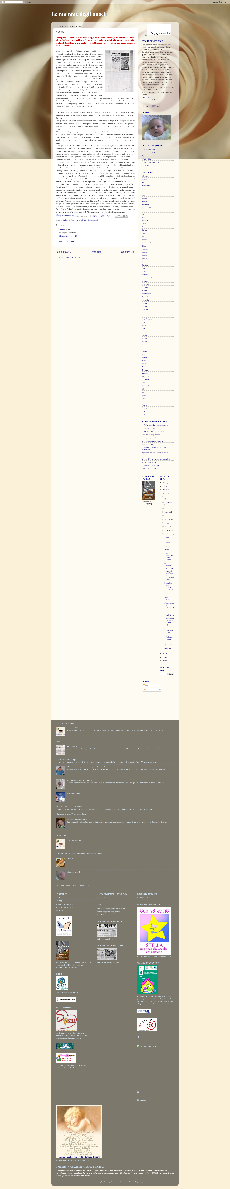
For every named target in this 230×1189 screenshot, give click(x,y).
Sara (143, 382)
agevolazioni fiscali (149, 468)
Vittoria (144, 408)
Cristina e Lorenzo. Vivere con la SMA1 (72, 814)
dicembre (168, 497)
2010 (165, 653)
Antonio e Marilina (149, 207)
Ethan (144, 246)
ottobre (168, 508)
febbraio (168, 533)
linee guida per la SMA (150, 438)
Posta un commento (66, 241)
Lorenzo (145, 309)
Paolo (144, 363)
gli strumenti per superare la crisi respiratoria (154, 448)
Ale (143, 182)
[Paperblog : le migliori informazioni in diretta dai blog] (144, 1013)
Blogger (141, 1182)
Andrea (144, 198)
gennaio (168, 537)
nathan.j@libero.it (148, 97)
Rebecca (145, 370)
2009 (165, 657)
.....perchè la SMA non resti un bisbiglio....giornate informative (79, 853)
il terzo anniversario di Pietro (169, 556)
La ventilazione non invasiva (152, 441)
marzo (167, 530)
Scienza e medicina (149, 462)
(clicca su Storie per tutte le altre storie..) (78, 220)
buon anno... (168, 648)
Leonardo (145, 300)
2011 (165, 493)
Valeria (144, 405)
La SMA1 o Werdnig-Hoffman (153, 431)
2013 (165, 486)
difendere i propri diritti (150, 465)
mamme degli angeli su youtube (108, 911)
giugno (168, 519)
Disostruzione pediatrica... (169, 606)
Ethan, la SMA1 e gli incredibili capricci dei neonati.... (86, 767)
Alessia (144, 188)
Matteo (144, 347)
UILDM (59, 901)
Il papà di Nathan (148, 156)
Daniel (144, 227)
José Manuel (146, 293)
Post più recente (63, 251)
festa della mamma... (74, 793)
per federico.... (169, 614)
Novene (144, 360)
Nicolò (144, 357)
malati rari (59, 910)
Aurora (144, 211)
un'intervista (146, 159)
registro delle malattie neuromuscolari (156, 459)
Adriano (145, 176)
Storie (96, 220)
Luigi (61, 229)
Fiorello (145, 258)
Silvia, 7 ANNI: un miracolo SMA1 (69, 806)
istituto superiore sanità (64, 907)
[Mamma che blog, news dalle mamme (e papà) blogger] (142, 1040)
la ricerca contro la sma (64, 904)
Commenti (149, 690)
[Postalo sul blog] (119, 216)
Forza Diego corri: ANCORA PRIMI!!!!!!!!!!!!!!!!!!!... (169, 588)
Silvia (144, 389)
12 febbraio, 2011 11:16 (68, 236)
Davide (144, 230)
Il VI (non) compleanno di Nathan (79, 780)
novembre (168, 502)
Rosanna (145, 373)
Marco (144, 325)
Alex (143, 195)
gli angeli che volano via (151, 162)
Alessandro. (146, 185)
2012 (165, 490)
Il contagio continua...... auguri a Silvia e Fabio (73, 885)
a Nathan (70, 858)
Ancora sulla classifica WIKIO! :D (169, 621)
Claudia (144, 223)
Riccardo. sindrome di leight (77, 819)
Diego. (166, 549)
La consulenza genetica (150, 428)
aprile (167, 526)
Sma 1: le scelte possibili (151, 434)
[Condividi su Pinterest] (126, 216)
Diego (144, 233)
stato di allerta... (72, 746)
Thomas (144, 402)
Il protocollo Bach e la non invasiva (155, 452)
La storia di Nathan (149, 149)
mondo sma (146, 165)
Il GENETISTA (143, 898)
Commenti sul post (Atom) (74, 257)
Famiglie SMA (102, 898)
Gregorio (145, 287)
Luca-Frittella (147, 319)
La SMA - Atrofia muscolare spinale (155, 425)
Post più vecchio (128, 251)
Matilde (144, 344)
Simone (144, 398)
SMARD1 (100, 915)
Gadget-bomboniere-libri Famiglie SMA (112, 908)
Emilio (144, 239)
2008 (165, 661)
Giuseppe (145, 281)
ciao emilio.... (168, 564)
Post (146, 685)
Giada (144, 268)
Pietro (144, 366)
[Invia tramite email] (116, 216)
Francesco (145, 262)
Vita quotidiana (147, 444)
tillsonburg (124, 1182)
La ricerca (145, 456)
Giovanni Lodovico (149, 277)
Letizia (144, 303)
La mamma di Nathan (149, 152)
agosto (167, 512)
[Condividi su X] (121, 216)
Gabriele (145, 265)
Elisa (143, 236)
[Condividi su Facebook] (124, 216)
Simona (144, 395)
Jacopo (144, 290)
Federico (145, 249)
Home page (95, 251)
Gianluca (145, 274)
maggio (168, 523)
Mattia (144, 354)
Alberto (144, 179)
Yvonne (144, 411)
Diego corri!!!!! (168, 598)
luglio (167, 515)
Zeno (143, 414)
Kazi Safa (145, 297)
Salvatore (145, 379)
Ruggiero (145, 376)
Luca (143, 312)
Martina (144, 332)
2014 (165, 482)
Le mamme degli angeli (79, 14)
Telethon (59, 898)
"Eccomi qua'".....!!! (74, 872)
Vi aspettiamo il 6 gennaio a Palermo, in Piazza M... (168, 634)
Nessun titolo (169, 645)
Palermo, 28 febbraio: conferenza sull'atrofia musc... (169, 574)
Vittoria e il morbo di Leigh (66, 759)
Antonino (145, 204)
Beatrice (145, 217)
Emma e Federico (148, 243)
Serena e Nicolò (147, 386)
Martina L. (145, 341)
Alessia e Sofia (147, 192)
